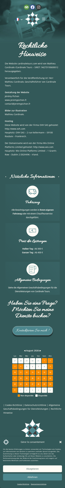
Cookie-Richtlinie (23, 484)
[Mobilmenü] (43, 19)
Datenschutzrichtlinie (38, 484)
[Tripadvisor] (26, 7)
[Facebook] (32, 7)
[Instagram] (38, 7)
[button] (60, 442)
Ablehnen (32, 477)
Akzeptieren (32, 468)
